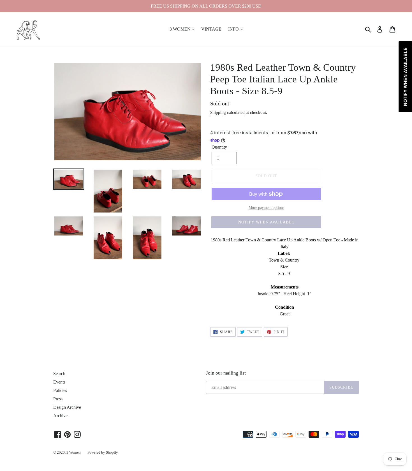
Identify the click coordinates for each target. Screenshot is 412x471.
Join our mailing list (226, 373)
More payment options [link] (266, 208)
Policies (60, 390)
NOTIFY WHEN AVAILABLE (266, 222)
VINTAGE (211, 29)
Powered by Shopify (102, 452)
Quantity (219, 147)
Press (58, 398)
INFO (234, 29)
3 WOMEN (181, 29)
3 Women (73, 452)
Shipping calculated (227, 112)
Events (59, 382)
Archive (60, 415)
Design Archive (67, 407)
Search (59, 373)
